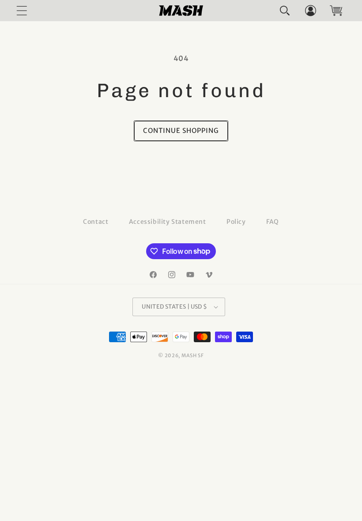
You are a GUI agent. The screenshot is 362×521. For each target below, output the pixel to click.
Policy (236, 222)
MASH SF (192, 355)
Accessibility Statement (167, 222)
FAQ (272, 222)
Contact (95, 222)
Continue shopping (181, 130)
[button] (285, 10)
